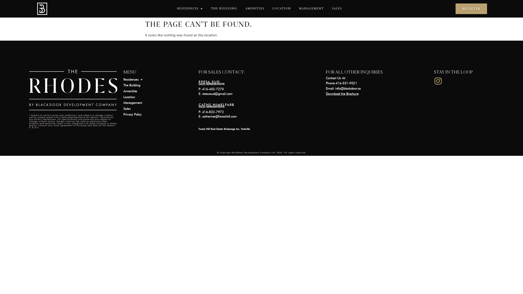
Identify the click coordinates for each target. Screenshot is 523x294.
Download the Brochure (342, 94)
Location (282, 8)
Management (311, 8)
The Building (224, 8)
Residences (188, 8)
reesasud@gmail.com (217, 94)
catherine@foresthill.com (219, 116)
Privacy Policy (132, 114)
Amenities (254, 8)
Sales (337, 8)
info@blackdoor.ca (348, 88)
